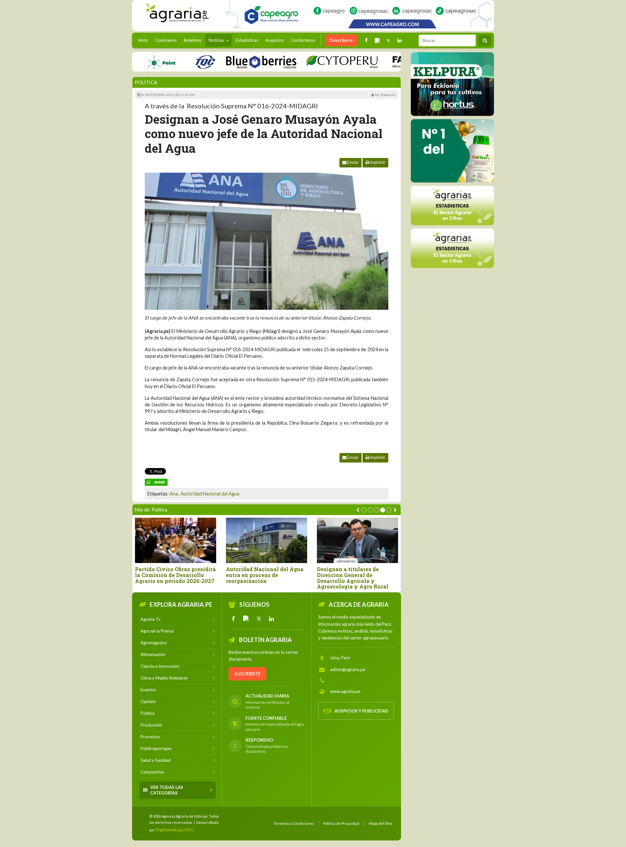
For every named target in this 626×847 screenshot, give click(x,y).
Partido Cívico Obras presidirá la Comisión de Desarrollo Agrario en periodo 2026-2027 (175, 575)
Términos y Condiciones (293, 823)
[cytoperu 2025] (322, 61)
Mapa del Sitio (380, 823)
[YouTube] (246, 618)
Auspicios (274, 40)
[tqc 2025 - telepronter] (185, 61)
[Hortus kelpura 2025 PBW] (452, 84)
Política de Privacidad (341, 823)
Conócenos (166, 40)
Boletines (192, 40)
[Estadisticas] (452, 205)
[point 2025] (141, 61)
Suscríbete (341, 40)
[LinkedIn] (271, 618)
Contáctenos (303, 40)
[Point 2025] (452, 150)
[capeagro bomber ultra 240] (358, 15)
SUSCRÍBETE (247, 673)
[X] (259, 618)
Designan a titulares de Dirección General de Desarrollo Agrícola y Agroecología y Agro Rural (352, 577)
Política (146, 82)
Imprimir (377, 162)
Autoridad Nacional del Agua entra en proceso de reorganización (265, 575)
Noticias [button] (217, 40)
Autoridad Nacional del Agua (210, 493)
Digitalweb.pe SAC (175, 829)
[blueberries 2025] (241, 61)
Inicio (144, 40)
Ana (174, 493)
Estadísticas (247, 40)
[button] (364, 510)
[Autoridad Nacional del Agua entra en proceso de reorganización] (266, 540)
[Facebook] (233, 618)
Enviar (353, 162)
